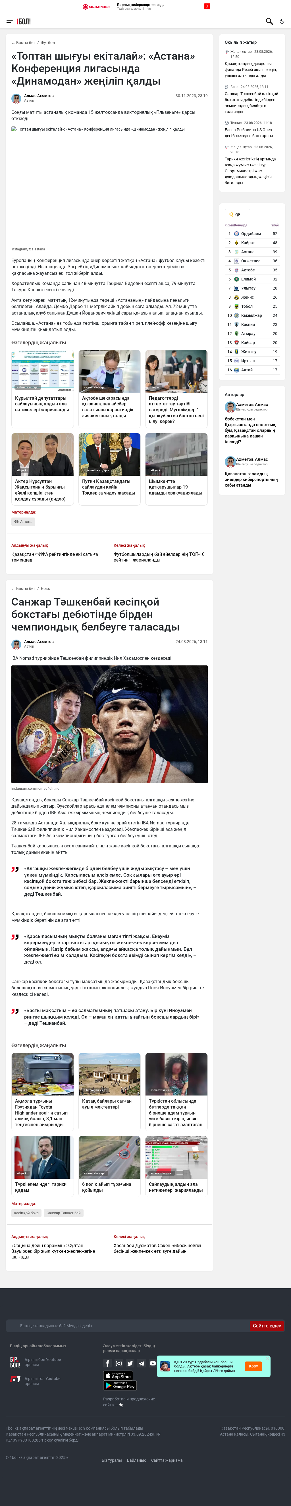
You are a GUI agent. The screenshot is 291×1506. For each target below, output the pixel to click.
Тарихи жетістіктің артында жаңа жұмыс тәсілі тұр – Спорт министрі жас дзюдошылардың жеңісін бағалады (250, 171)
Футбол (48, 42)
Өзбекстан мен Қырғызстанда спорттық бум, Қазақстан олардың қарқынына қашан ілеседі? (250, 430)
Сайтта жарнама (167, 1460)
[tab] (237, 214)
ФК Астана (23, 522)
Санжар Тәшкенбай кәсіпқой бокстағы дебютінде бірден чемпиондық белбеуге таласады (251, 102)
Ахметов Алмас (252, 404)
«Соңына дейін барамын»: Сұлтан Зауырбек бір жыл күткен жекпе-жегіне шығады (53, 1251)
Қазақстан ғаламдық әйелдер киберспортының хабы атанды (251, 479)
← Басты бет (23, 42)
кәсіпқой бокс (26, 1213)
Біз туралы (112, 1460)
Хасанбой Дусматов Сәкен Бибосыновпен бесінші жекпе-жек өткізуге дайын (158, 1248)
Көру (253, 1366)
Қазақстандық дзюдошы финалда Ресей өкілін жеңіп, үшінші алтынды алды (251, 69)
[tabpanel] (252, 299)
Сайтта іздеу (267, 1326)
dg (121, 1405)
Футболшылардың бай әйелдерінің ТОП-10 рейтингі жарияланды (159, 557)
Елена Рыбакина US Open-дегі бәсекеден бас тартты (249, 132)
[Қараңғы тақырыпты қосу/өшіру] (282, 21)
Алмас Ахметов (39, 95)
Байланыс (136, 1460)
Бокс (45, 588)
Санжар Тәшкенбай (64, 1213)
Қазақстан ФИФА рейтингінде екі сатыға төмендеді (54, 557)
